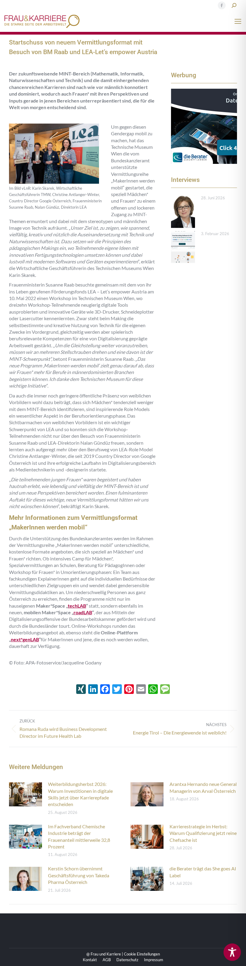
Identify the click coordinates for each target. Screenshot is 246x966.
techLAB (77, 606)
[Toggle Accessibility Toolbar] (232, 952)
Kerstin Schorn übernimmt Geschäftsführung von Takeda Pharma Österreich (78, 875)
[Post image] (183, 211)
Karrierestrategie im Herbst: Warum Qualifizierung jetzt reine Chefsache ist (203, 833)
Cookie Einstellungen (142, 954)
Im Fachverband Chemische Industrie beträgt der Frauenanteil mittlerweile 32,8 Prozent (79, 836)
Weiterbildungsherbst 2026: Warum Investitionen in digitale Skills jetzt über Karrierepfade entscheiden (80, 794)
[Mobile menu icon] (238, 21)
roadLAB (83, 612)
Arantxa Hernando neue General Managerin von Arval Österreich (203, 787)
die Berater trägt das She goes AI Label (203, 872)
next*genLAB (25, 639)
